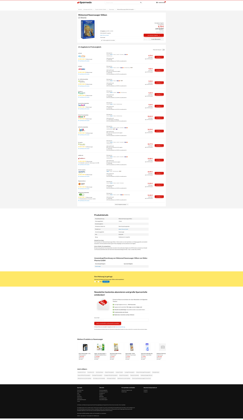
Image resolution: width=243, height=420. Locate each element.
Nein (101, 281)
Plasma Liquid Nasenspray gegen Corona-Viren (141, 378)
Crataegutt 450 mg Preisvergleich (110, 375)
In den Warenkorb (155, 39)
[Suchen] (141, 2)
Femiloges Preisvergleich (97, 375)
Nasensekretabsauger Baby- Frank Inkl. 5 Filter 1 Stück (147, 353)
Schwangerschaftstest (111, 378)
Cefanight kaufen (155, 372)
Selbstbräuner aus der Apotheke (124, 378)
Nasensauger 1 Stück (130, 353)
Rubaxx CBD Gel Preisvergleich (84, 375)
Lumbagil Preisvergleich (129, 372)
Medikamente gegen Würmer (146, 375)
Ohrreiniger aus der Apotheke (99, 378)
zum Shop (158, 57)
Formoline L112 (91, 372)
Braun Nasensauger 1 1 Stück (85, 353)
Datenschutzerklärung (120, 326)
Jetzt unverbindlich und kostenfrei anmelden (107, 323)
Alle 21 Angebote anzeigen (120, 204)
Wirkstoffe (101, 396)
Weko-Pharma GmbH (104, 35)
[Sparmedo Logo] (84, 2)
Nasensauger (98, 266)
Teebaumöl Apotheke (134, 375)
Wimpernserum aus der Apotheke (84, 378)
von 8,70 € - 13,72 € (106, 31)
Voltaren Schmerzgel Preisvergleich (143, 372)
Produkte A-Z (102, 393)
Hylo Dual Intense (99, 372)
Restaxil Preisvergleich (123, 375)
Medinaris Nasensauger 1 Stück (163, 353)
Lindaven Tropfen (119, 372)
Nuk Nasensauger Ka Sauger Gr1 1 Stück (116, 353)
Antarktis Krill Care (82, 372)
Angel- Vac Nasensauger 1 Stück (100, 353)
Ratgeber (101, 394)
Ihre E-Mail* (97, 317)
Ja (96, 281)
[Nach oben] (239, 416)
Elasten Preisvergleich (109, 372)
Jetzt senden (105, 281)
